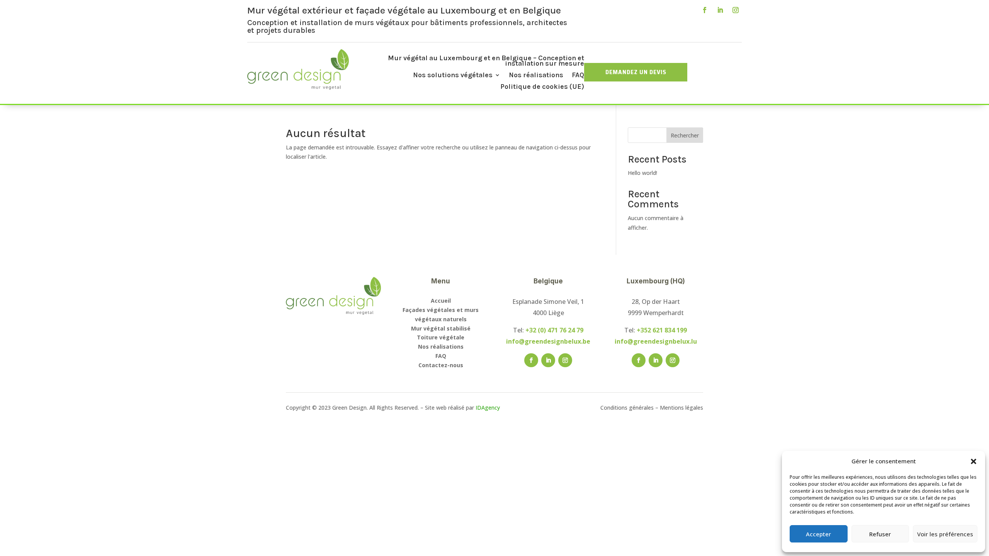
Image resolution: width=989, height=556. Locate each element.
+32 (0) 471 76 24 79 (554, 330)
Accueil (441, 300)
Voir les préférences (945, 534)
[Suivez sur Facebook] (704, 10)
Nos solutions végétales (453, 75)
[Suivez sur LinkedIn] (720, 10)
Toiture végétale (440, 337)
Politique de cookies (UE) (542, 87)
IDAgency (488, 407)
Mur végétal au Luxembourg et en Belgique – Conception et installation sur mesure (486, 61)
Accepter (818, 534)
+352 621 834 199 (662, 330)
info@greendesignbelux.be (548, 341)
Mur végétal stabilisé (441, 328)
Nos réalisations (536, 75)
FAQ (578, 75)
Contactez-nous (440, 365)
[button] (973, 461)
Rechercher (685, 135)
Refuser (880, 534)
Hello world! (642, 172)
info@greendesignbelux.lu (656, 341)
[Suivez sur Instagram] (735, 10)
